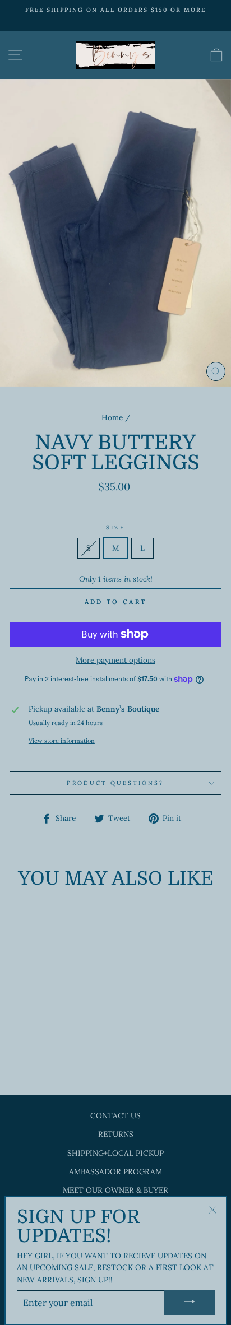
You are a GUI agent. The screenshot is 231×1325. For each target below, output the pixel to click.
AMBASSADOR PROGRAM (115, 1171)
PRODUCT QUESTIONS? (115, 783)
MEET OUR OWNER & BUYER (115, 1190)
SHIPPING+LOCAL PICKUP (115, 1153)
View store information (62, 741)
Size (115, 527)
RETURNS (115, 1134)
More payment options (115, 660)
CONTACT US (115, 1115)
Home (112, 417)
